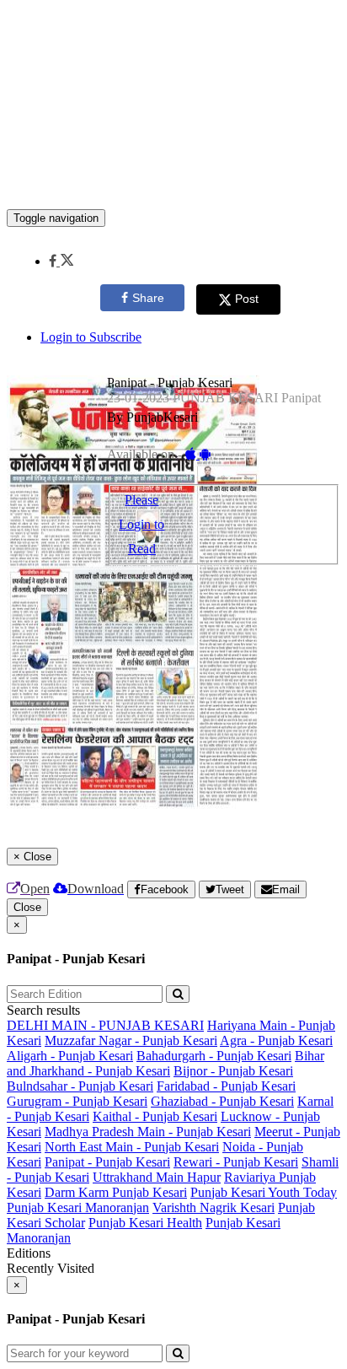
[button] (61, 261)
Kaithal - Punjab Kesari (155, 1116)
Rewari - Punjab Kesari (236, 1162)
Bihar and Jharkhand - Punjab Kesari (165, 1063)
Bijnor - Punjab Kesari (233, 1071)
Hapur (204, 1177)
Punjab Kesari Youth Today (263, 1192)
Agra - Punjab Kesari (276, 1040)
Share (148, 298)
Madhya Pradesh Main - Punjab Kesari (148, 1131)
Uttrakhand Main (140, 1177)
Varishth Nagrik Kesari (213, 1207)
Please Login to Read (141, 524)
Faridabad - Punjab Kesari (226, 1086)
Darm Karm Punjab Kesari (116, 1192)
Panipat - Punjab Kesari (107, 1162)
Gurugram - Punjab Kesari (77, 1101)
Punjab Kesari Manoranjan (78, 1207)
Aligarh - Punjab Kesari (70, 1055)
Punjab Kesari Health (145, 1222)
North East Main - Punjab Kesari (132, 1147)
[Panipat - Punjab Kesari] (173, 184)
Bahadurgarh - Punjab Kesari (213, 1055)
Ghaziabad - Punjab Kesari (222, 1101)
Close (27, 907)
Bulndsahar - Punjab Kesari (80, 1086)
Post (247, 298)
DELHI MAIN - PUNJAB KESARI (105, 1025)
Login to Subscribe (90, 337)
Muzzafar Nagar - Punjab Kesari (131, 1040)
